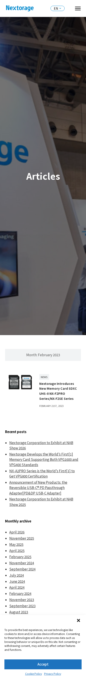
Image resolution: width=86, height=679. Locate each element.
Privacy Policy (52, 673)
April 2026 (16, 532)
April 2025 (16, 550)
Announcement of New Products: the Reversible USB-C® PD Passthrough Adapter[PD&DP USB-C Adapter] (38, 487)
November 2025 (21, 538)
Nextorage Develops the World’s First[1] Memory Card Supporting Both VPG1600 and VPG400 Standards (43, 459)
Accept (43, 664)
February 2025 (20, 556)
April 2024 (16, 587)
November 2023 (21, 599)
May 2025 (16, 544)
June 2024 (17, 581)
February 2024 (20, 593)
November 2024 (21, 563)
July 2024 (16, 575)
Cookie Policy (33, 673)
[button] (79, 621)
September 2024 (22, 569)
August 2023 (18, 612)
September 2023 (22, 605)
